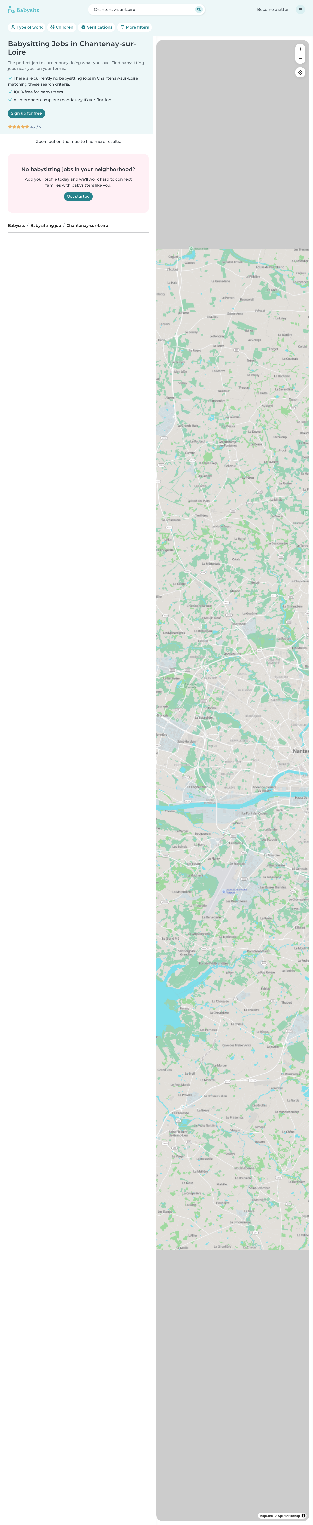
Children (64, 27)
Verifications (99, 27)
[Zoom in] (300, 49)
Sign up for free (26, 113)
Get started (78, 196)
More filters (137, 27)
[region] (232, 780)
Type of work (29, 27)
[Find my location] (300, 72)
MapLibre (266, 1516)
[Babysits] (23, 9)
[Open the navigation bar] (300, 9)
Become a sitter (273, 9)
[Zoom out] (300, 59)
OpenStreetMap (289, 1516)
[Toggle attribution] (304, 1516)
